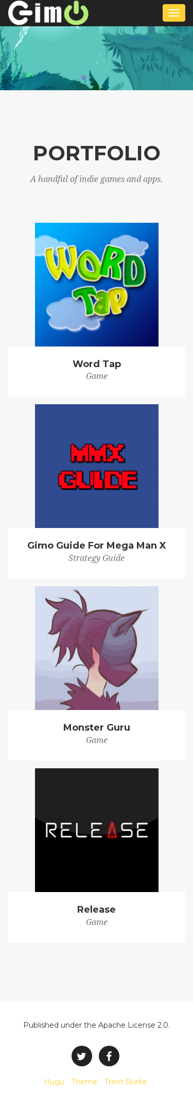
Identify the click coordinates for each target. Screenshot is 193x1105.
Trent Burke (125, 1081)
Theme (84, 1081)
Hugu (54, 1081)
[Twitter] (82, 1056)
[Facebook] (109, 1056)
